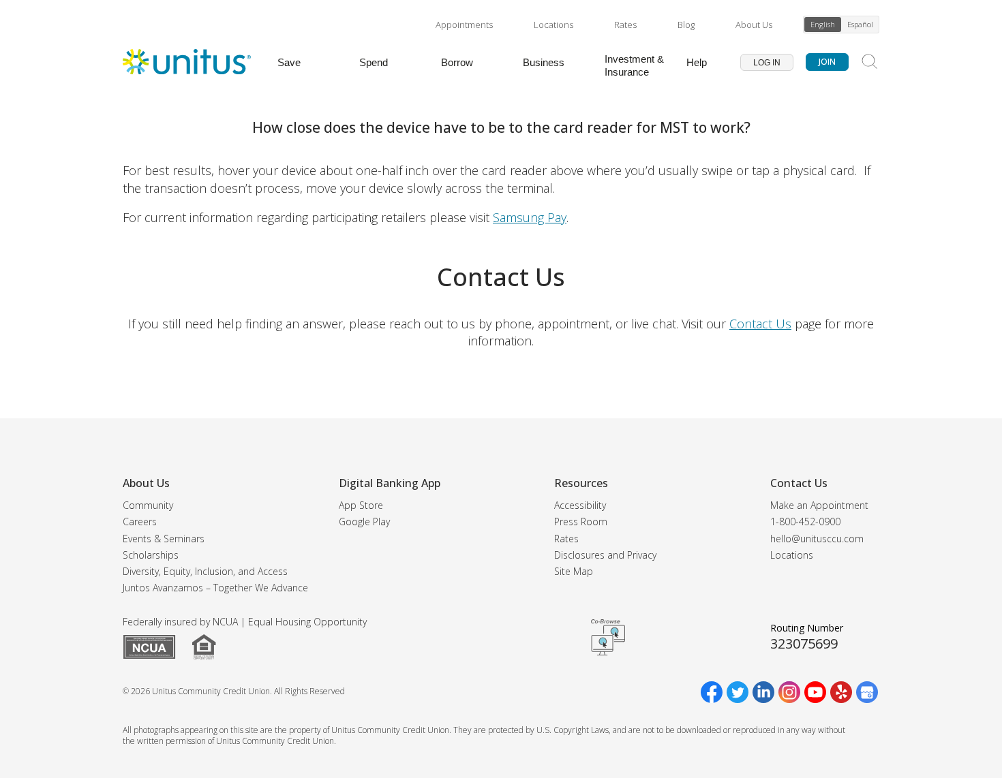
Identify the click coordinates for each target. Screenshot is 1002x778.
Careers (140, 521)
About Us (753, 24)
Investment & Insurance (634, 65)
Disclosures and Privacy (605, 554)
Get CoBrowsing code (608, 637)
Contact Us (760, 323)
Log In (766, 62)
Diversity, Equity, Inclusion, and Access (205, 571)
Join (827, 61)
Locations (553, 24)
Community (148, 505)
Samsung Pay (529, 217)
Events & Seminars (163, 538)
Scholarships (151, 554)
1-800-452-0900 (805, 521)
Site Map (573, 571)
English (822, 24)
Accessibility (580, 505)
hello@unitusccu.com (817, 538)
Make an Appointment (819, 505)
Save (289, 62)
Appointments (464, 24)
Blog (686, 24)
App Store (361, 505)
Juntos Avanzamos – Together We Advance (215, 587)
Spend (373, 62)
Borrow (457, 62)
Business (543, 62)
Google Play (364, 521)
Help (696, 62)
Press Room (580, 521)
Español (860, 24)
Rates (625, 24)
